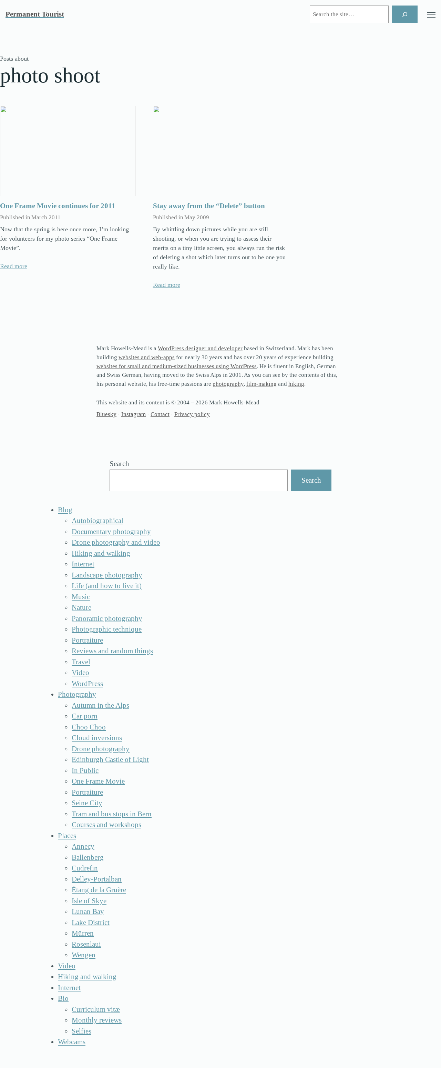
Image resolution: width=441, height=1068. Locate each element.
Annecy (83, 846)
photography (228, 384)
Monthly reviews (97, 1020)
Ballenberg (88, 857)
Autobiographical (97, 520)
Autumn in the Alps (100, 705)
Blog (65, 510)
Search (119, 464)
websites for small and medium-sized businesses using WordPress (176, 366)
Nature (81, 607)
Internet (83, 564)
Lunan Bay (88, 911)
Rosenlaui (86, 944)
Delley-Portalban (97, 879)
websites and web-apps (147, 357)
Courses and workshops (106, 824)
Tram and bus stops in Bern (112, 814)
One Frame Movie (98, 781)
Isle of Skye (89, 901)
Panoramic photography (107, 618)
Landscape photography (107, 575)
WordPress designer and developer (200, 348)
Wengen (83, 955)
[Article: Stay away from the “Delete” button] (220, 151)
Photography (77, 694)
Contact (160, 414)
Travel (81, 662)
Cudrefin (85, 868)
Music (81, 597)
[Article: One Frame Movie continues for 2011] (67, 151)
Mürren (83, 933)
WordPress (87, 683)
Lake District (91, 922)
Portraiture (87, 640)
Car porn (85, 716)
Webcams (71, 1042)
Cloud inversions (97, 738)
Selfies (81, 1031)
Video (80, 672)
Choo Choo (89, 727)
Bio (63, 998)
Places (67, 836)
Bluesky (106, 414)
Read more (13, 266)
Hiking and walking (101, 553)
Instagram (133, 414)
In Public (85, 770)
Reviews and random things (112, 651)
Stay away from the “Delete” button (209, 206)
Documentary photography (111, 531)
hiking (296, 384)
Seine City (87, 803)
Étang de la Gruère (99, 890)
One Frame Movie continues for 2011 (57, 206)
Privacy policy (192, 414)
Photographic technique (107, 629)
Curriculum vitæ (96, 1009)
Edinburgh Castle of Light (110, 759)
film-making (261, 384)
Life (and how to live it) (107, 586)
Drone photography (101, 749)
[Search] (405, 14)
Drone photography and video (116, 542)
